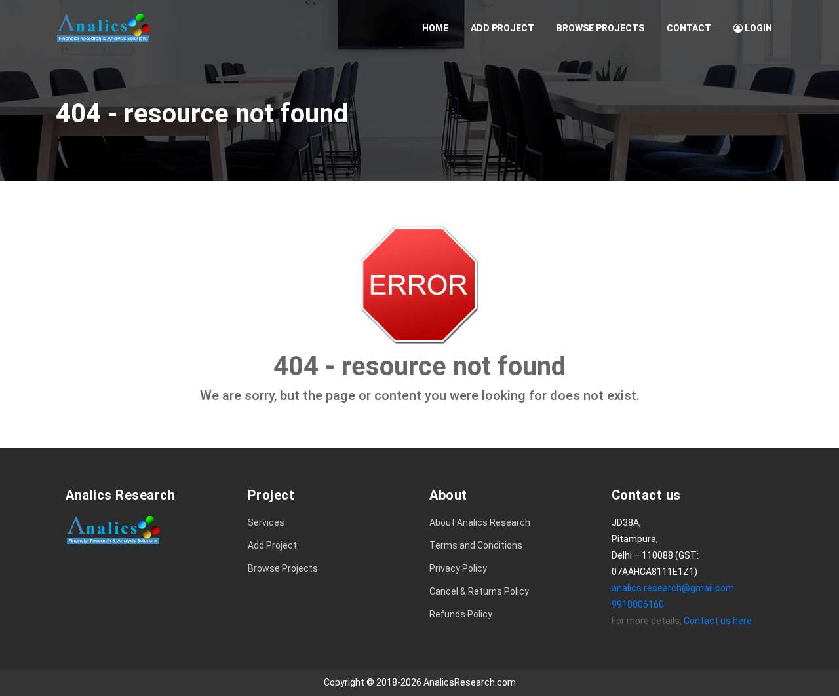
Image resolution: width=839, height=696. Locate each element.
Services (266, 522)
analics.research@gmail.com (673, 588)
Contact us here (718, 620)
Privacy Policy (458, 568)
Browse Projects (600, 28)
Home (435, 28)
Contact (689, 28)
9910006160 (638, 604)
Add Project (502, 28)
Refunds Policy (460, 614)
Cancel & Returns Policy (479, 591)
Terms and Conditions (475, 545)
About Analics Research (479, 522)
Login (757, 28)
